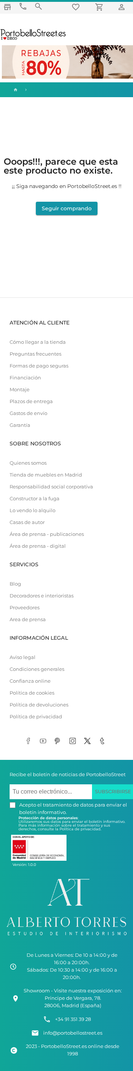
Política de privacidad (36, 716)
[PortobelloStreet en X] (88, 741)
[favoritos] (77, 7)
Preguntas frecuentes (35, 354)
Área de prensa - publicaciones (47, 534)
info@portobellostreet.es (72, 1033)
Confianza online (30, 681)
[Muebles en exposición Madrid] (7, 7)
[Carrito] (100, 7)
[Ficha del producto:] (26, 89)
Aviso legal (22, 657)
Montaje (20, 389)
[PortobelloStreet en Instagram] (73, 741)
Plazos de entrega (31, 401)
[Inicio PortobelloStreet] (33, 39)
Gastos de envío (28, 413)
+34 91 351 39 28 (73, 1019)
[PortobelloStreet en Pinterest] (59, 741)
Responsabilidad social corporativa (51, 487)
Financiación (25, 377)
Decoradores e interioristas (42, 596)
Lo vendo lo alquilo (32, 510)
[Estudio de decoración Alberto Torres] (66, 936)
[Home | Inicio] (15, 89)
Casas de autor (27, 522)
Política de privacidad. (80, 829)
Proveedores (25, 607)
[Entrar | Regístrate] (122, 7)
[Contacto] (23, 6)
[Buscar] (38, 6)
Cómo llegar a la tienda (38, 342)
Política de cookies (32, 693)
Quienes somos (28, 463)
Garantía (20, 425)
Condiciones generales (37, 669)
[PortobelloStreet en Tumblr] (103, 741)
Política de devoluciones (39, 705)
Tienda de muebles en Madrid (46, 475)
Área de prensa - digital (38, 546)
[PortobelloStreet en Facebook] (29, 741)
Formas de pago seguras (39, 366)
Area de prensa (28, 619)
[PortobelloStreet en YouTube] (44, 741)
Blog (15, 584)
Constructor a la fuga (34, 498)
